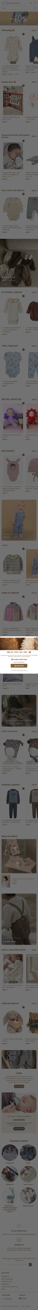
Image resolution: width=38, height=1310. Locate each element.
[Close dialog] (37, 638)
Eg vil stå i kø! (19, 666)
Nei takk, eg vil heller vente (19, 670)
